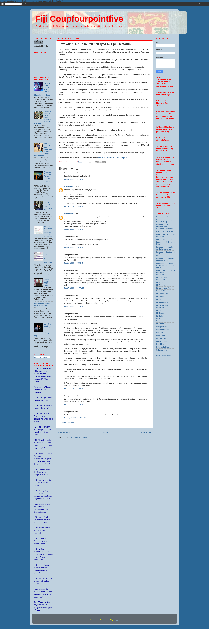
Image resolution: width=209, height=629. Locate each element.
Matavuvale (160, 335)
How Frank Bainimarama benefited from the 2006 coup (48, 231)
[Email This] (96, 162)
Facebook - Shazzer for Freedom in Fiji (165, 260)
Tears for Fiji (161, 353)
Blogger (116, 620)
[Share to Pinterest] (105, 162)
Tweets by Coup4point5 (42, 357)
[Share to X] (100, 162)
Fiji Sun (159, 310)
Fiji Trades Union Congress (162, 320)
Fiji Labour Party (162, 294)
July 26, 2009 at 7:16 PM (73, 247)
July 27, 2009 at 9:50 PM (73, 404)
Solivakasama (161, 350)
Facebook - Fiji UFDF (164, 231)
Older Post (145, 432)
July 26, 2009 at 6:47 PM (73, 229)
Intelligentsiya (161, 327)
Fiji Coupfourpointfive (79, 18)
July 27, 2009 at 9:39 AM (73, 306)
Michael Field (161, 338)
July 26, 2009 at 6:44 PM (73, 206)
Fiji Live (159, 299)
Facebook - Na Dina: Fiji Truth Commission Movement (165, 254)
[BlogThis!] (98, 162)
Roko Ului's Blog (162, 347)
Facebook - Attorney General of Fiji (164, 221)
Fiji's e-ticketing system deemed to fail (48, 206)
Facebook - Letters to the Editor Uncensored (164, 248)
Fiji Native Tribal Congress (162, 306)
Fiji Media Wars (162, 302)
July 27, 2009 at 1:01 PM (73, 388)
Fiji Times (160, 313)
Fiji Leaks (160, 297)
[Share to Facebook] (103, 162)
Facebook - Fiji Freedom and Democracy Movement (165, 226)
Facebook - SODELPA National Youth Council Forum (165, 265)
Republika (160, 344)
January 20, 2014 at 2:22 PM (75, 418)
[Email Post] (90, 162)
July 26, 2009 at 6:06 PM (73, 179)
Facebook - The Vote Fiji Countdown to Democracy (165, 272)
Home (105, 432)
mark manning (70, 186)
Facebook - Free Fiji (164, 239)
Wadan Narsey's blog (164, 356)
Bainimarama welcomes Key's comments (43, 304)
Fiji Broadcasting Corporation (162, 278)
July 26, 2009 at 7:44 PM (73, 263)
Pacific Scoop (161, 341)
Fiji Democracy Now (164, 288)
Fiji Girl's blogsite (162, 291)
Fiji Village (160, 324)
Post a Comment (67, 423)
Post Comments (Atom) (78, 437)
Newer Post (64, 432)
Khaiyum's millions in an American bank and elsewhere (48, 258)
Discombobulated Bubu (165, 217)
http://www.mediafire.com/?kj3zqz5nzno (114, 158)
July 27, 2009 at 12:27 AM (74, 288)
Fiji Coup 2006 (161, 282)
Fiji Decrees (160, 285)
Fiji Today (160, 316)
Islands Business (162, 330)
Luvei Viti (159, 332)
